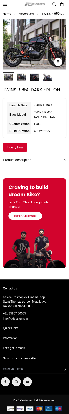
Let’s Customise (25, 216)
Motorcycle (26, 14)
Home (7, 14)
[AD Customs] (34, 4)
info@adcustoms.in (15, 318)
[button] (62, 4)
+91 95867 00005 (14, 313)
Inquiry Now (15, 147)
